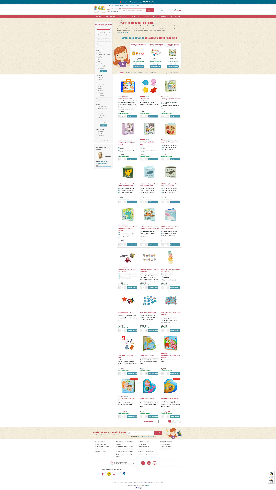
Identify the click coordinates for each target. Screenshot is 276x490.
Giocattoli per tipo (110, 16)
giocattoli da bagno (153, 26)
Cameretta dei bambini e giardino (162, 16)
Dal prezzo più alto (143, 72)
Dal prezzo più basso (130, 72)
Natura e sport (145, 16)
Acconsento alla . (142, 436)
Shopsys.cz (147, 485)
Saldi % (177, 16)
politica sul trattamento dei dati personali (146, 436)
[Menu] (274, 472)
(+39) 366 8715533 (116, 10)
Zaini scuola (98, 16)
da (96, 29)
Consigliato (121, 72)
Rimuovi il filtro (103, 140)
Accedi (158, 433)
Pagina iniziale (98, 20)
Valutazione (153, 72)
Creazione (135, 16)
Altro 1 (103, 71)
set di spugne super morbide (155, 28)
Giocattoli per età (124, 16)
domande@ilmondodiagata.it (104, 166)
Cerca (149, 10)
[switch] (271, 482)
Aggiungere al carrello (138, 66)
